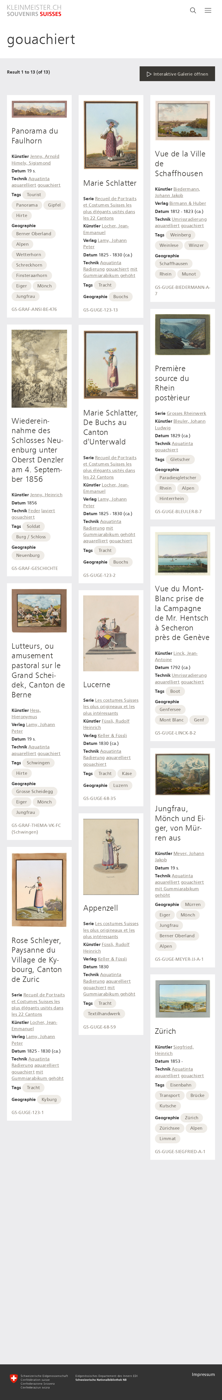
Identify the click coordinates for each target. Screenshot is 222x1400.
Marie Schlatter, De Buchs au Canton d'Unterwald (110, 427)
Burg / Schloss (31, 536)
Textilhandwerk (104, 1013)
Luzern (120, 785)
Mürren (193, 904)
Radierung (22, 1065)
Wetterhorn (28, 254)
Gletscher (180, 459)
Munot (189, 274)
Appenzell (100, 908)
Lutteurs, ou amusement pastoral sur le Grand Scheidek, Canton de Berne (38, 670)
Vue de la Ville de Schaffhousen (180, 163)
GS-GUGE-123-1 (28, 1112)
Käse (127, 773)
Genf (199, 720)
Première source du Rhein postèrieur (172, 383)
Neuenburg (28, 555)
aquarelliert (24, 185)
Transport (170, 1095)
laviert (48, 510)
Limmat (168, 1138)
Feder (34, 510)
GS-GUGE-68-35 (99, 798)
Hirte (21, 215)
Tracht (33, 1087)
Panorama (27, 205)
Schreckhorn (29, 265)
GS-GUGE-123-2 (99, 575)
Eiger (21, 286)
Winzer (196, 245)
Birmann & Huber (187, 203)
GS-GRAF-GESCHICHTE (35, 568)
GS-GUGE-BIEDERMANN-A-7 (182, 290)
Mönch (44, 286)
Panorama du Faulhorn (35, 135)
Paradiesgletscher (178, 477)
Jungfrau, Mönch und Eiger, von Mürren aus (180, 823)
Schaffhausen (174, 263)
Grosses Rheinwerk (186, 413)
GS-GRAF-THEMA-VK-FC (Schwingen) (36, 828)
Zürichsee (170, 1128)
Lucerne (97, 684)
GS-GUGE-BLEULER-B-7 (178, 511)
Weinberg (180, 235)
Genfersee (170, 709)
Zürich (165, 1031)
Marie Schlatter (110, 183)
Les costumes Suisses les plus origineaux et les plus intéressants (110, 707)
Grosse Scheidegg (34, 791)
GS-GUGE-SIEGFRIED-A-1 (180, 1151)
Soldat (33, 526)
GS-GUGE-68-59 (99, 1027)
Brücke (197, 1095)
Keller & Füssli (112, 735)
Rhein (165, 274)
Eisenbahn (181, 1085)
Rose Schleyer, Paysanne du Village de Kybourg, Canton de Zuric (37, 960)
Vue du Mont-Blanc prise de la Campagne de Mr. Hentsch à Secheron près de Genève (182, 613)
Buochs (120, 296)
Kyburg (49, 1099)
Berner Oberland (33, 233)
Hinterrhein (172, 498)
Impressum (203, 1374)
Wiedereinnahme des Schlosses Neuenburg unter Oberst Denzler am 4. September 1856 (38, 450)
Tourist (34, 194)
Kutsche (168, 1106)
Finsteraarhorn (31, 275)
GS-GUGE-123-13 (100, 310)
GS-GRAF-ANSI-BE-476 (34, 309)
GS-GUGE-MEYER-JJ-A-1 (179, 959)
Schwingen (38, 762)
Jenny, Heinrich (46, 494)
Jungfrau (25, 296)
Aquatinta (39, 178)
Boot (175, 691)
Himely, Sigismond (31, 163)
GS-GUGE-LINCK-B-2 (175, 733)
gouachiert (49, 185)
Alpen (22, 244)
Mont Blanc (172, 720)
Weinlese (169, 245)
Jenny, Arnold (44, 156)
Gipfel (54, 205)
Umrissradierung (189, 219)
